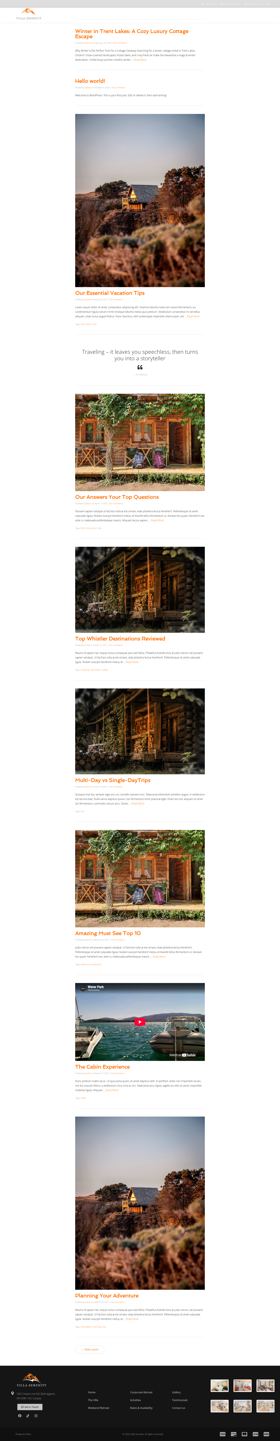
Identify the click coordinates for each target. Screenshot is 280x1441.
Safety (105, 669)
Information (86, 324)
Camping (85, 669)
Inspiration (96, 964)
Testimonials (241, 13)
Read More (140, 60)
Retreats (162, 13)
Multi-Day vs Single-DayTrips (112, 780)
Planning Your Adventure (107, 1296)
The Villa (147, 13)
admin (88, 42)
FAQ (83, 528)
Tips (95, 324)
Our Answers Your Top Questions (117, 497)
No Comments (120, 42)
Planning (97, 1326)
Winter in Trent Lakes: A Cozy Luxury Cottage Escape (131, 33)
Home (133, 13)
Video (83, 1097)
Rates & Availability (204, 13)
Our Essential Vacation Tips (110, 293)
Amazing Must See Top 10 (108, 933)
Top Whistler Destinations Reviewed (120, 639)
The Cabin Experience (102, 1067)
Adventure (85, 964)
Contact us (261, 13)
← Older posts (90, 1349)
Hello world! (90, 81)
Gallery (225, 13)
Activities (180, 13)
